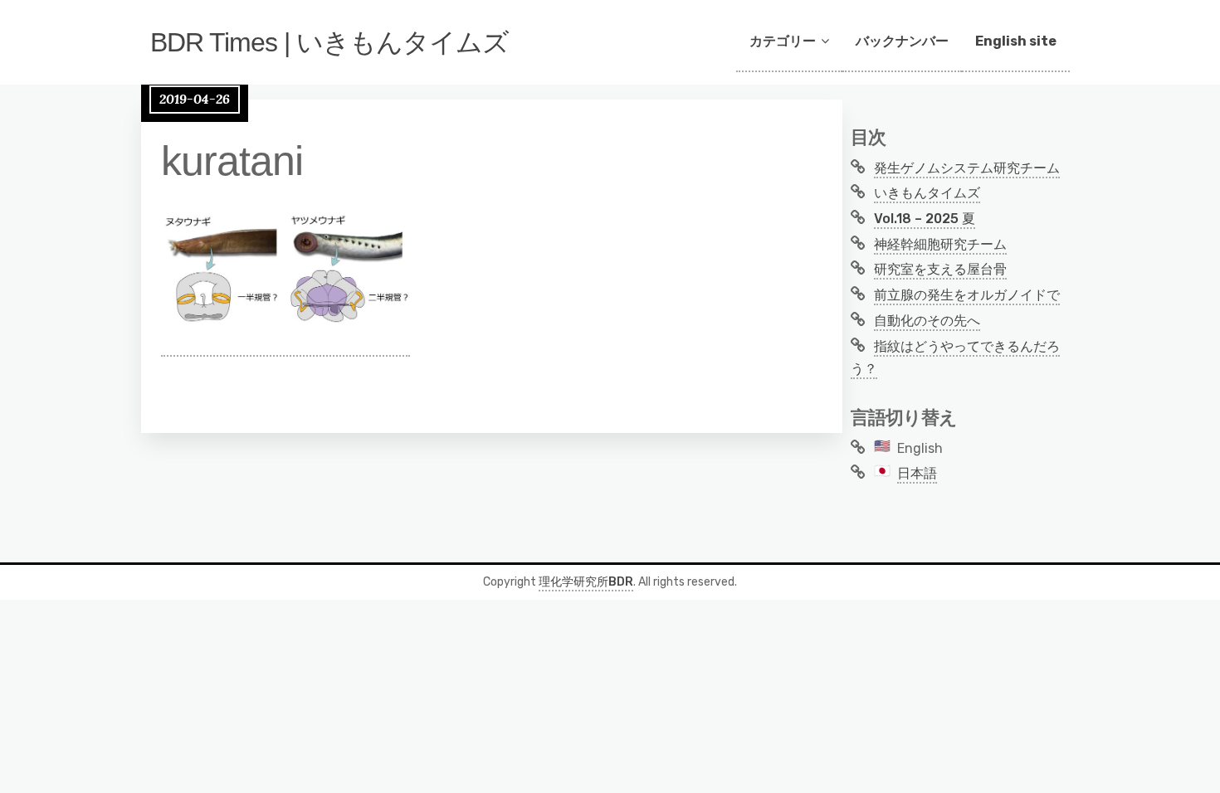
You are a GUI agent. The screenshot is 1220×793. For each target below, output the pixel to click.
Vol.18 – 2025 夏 (924, 218)
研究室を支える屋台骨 (940, 269)
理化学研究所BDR (586, 582)
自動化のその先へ (927, 320)
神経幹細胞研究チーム (940, 244)
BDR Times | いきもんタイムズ (329, 42)
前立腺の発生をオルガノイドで (967, 295)
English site (1016, 41)
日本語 (917, 473)
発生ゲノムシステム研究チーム (967, 168)
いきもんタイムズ (927, 193)
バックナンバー (902, 41)
